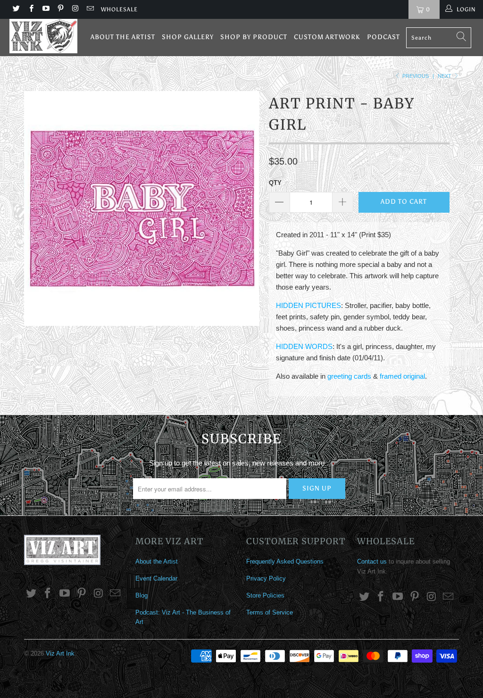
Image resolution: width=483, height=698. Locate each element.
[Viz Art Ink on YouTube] (46, 9)
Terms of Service (269, 612)
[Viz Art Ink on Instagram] (75, 9)
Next (445, 76)
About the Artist (123, 37)
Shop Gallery (188, 37)
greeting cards (349, 376)
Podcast (383, 37)
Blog (141, 595)
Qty (275, 182)
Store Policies (265, 595)
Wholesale (119, 9)
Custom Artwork (327, 37)
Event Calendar (156, 578)
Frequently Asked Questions (285, 561)
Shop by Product (253, 37)
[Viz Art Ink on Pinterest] (60, 9)
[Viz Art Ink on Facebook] (30, 9)
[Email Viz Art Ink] (89, 9)
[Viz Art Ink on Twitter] (16, 9)
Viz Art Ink (60, 653)
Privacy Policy (266, 578)
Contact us (372, 561)
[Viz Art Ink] (43, 36)
